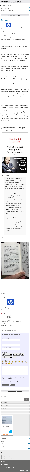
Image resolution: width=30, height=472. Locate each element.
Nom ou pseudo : (6, 338)
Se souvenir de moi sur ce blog (12, 381)
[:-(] (11, 362)
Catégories (5, 402)
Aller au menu (5, 8)
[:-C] (12, 362)
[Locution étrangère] (19, 354)
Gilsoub (4, 321)
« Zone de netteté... (12, 15)
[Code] (16, 354)
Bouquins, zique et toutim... (9, 29)
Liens (4, 412)
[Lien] (14, 357)
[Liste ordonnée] (5, 357)
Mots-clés (5, 405)
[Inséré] (8, 354)
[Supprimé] (11, 354)
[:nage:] (5, 363)
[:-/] (5, 362)
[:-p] (24, 362)
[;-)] (3, 362)
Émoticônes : (5, 360)
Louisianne (4, 305)
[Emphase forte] (3, 354)
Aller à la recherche (7, 10)
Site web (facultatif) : (6, 347)
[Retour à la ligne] (22, 354)
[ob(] (6, 363)
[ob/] (2, 363)
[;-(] (16, 362)
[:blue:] (3, 363)
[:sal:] (9, 363)
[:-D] (9, 362)
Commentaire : (5, 352)
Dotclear (25, 470)
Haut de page (4, 438)
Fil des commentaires (8, 458)
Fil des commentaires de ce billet (10, 330)
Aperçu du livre (5, 434)
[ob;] (25, 362)
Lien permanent (25, 27)
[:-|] (6, 362)
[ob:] (26, 362)
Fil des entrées (6, 456)
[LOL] (8, 362)
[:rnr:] (8, 363)
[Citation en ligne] (14, 354)
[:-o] (15, 362)
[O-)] (18, 362)
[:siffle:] (19, 361)
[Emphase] (5, 354)
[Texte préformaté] (8, 357)
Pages (4, 409)
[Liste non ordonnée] (3, 357)
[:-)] (2, 362)
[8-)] (13, 362)
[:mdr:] (21, 362)
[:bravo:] (11, 363)
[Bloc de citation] (11, 357)
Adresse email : (5, 343)
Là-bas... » (19, 15)
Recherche (3, 396)
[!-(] (22, 362)
